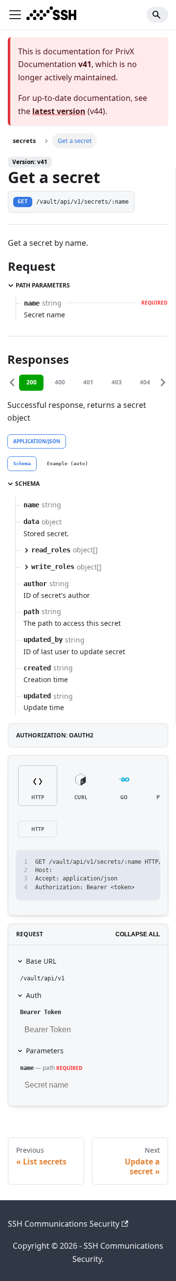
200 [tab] (31, 382)
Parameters (45, 1050)
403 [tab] (116, 382)
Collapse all (137, 934)
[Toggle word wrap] (130, 862)
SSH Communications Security (63, 1223)
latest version (59, 111)
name (27, 1068)
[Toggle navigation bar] (15, 14)
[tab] (22, 463)
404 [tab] (145, 382)
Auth (34, 995)
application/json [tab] (36, 441)
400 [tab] (60, 382)
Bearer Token (40, 1012)
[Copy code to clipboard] (148, 862)
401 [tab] (88, 382)
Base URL (41, 961)
